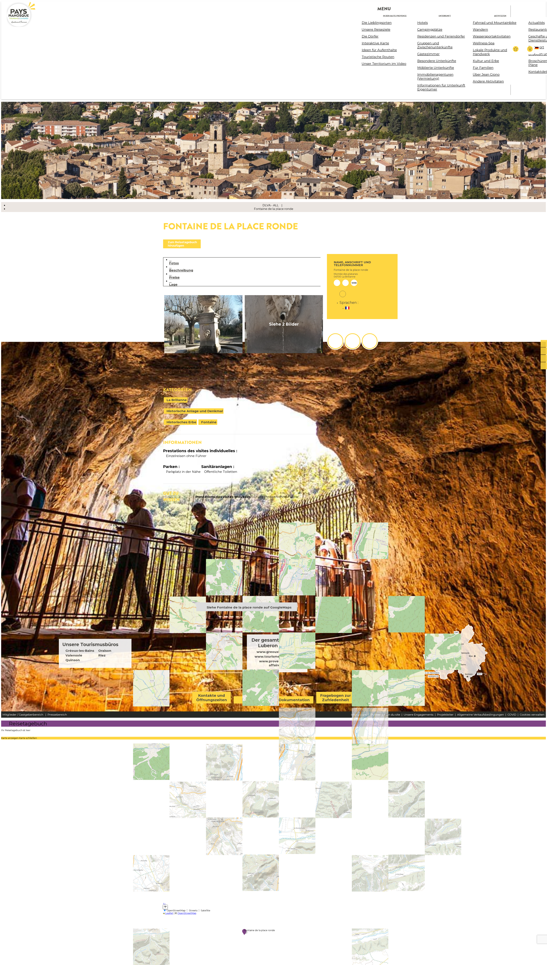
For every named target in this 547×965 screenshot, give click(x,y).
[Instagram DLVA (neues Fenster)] (352, 341)
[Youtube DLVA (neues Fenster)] (369, 341)
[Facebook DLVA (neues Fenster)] (335, 341)
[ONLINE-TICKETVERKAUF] (544, 343)
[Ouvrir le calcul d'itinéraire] (165, 907)
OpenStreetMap (186, 913)
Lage (173, 284)
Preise (174, 277)
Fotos (174, 263)
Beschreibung (181, 270)
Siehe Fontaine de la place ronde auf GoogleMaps (249, 607)
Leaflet (169, 913)
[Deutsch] (537, 50)
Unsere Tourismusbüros (90, 644)
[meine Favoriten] (516, 49)
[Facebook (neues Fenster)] (342, 292)
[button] (530, 49)
